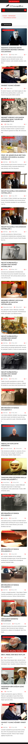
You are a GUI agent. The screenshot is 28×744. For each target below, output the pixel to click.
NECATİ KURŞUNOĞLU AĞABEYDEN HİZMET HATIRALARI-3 (9, 265)
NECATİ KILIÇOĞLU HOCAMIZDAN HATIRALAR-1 (13, 228)
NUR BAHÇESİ (11, 16)
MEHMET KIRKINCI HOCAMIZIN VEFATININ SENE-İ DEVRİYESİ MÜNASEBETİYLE (12, 119)
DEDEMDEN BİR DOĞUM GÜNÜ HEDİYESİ (12, 688)
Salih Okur (5, 54)
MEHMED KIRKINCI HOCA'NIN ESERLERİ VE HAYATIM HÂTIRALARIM (12, 302)
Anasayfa (4, 15)
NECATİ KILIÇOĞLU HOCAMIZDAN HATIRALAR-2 (13, 192)
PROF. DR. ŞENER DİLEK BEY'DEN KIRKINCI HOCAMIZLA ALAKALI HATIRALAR (13, 157)
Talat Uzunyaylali (7, 623)
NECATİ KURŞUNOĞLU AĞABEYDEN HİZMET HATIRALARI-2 (9, 338)
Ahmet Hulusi (6, 482)
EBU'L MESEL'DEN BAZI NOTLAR (13, 655)
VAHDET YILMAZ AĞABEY (10, 86)
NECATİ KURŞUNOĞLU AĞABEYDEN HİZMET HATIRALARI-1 (9, 374)
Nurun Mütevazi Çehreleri (10, 17)
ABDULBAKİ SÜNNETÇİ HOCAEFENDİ (9, 620)
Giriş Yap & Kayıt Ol (14, 1)
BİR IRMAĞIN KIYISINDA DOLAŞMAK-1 (10, 586)
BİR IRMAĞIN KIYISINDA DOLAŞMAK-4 (10, 409)
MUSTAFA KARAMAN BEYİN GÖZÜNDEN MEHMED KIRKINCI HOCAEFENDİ (12, 50)
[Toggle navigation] (3, 10)
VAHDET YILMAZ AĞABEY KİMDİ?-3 (13, 723)
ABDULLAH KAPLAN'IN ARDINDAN (9, 445)
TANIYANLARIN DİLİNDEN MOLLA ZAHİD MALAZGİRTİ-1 (13, 478)
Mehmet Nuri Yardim (7, 307)
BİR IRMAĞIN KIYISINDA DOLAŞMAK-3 (10, 514)
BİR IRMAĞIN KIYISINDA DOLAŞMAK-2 (10, 550)
